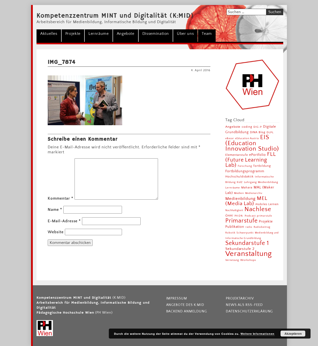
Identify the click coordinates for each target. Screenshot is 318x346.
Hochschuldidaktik (239, 176)
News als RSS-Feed (244, 305)
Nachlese (257, 209)
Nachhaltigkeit (234, 210)
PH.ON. (239, 215)
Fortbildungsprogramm (244, 171)
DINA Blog (257, 132)
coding (247, 126)
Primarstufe (241, 220)
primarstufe (264, 215)
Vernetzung (232, 260)
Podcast (250, 215)
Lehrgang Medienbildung (261, 182)
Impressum (176, 298)
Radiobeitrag (262, 227)
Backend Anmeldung (186, 311)
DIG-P (257, 126)
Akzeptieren (293, 333)
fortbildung (262, 166)
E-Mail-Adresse (64, 221)
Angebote (125, 33)
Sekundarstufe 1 (247, 243)
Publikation (234, 227)
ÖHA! (229, 215)
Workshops (248, 260)
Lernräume (98, 33)
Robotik (230, 232)
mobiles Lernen (266, 204)
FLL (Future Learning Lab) (250, 159)
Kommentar (60, 198)
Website (56, 232)
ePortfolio (257, 155)
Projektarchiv (240, 298)
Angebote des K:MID (185, 305)
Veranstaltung (248, 254)
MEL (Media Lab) (246, 200)
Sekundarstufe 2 (240, 249)
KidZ (240, 182)
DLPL (270, 132)
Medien (239, 193)
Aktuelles (48, 33)
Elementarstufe (236, 155)
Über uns (185, 33)
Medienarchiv (253, 193)
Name (55, 209)
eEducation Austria (247, 138)
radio (248, 227)
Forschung (245, 166)
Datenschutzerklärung (249, 311)
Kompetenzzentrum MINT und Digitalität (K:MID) (115, 15)
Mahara (246, 187)
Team (207, 33)
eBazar (229, 138)
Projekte (72, 33)
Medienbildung (240, 198)
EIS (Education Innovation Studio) (252, 143)
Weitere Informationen (257, 334)
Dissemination (155, 33)
